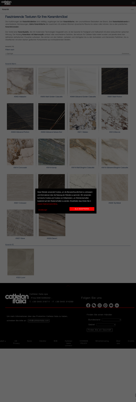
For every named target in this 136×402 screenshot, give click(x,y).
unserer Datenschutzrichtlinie (47, 204)
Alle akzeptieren (82, 209)
